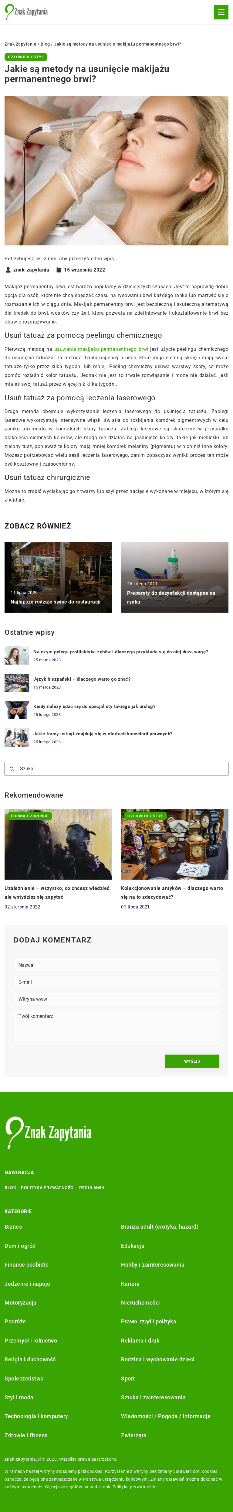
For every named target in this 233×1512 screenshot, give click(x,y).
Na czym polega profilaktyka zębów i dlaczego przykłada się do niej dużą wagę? (120, 652)
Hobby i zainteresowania (153, 1264)
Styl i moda (19, 1397)
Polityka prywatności (48, 1187)
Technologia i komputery (36, 1416)
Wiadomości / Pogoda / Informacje (166, 1416)
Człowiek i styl (26, 57)
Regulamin (92, 1187)
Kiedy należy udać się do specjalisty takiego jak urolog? (94, 706)
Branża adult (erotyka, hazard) (159, 1226)
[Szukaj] (12, 769)
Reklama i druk (140, 1340)
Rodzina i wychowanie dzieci (158, 1359)
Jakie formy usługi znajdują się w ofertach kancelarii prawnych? (103, 734)
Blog (10, 1187)
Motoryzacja (21, 1302)
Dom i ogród (20, 1246)
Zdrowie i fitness (26, 1435)
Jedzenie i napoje (27, 1284)
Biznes (13, 1226)
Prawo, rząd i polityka (148, 1321)
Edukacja (132, 1246)
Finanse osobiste (27, 1264)
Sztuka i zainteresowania (153, 1397)
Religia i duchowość (30, 1359)
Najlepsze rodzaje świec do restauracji (55, 602)
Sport (128, 1378)
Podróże (15, 1321)
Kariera (130, 1284)
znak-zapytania (31, 270)
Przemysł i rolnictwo (31, 1340)
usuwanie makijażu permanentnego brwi (101, 349)
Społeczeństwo (24, 1378)
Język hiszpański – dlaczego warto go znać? (81, 679)
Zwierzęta (134, 1435)
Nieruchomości (140, 1302)
